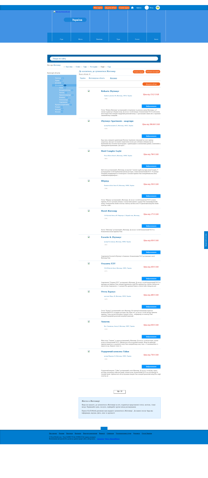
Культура (58, 109)
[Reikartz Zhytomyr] (89, 97)
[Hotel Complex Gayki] (89, 157)
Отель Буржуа (108, 292)
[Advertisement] (122, 384)
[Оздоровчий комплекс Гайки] (89, 358)
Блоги (156, 39)
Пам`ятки (69, 67)
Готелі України (147, 433)
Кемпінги (62, 97)
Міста (80, 39)
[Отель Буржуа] (89, 298)
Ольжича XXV (108, 263)
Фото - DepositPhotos (112, 439)
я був (108, 97)
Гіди (61, 39)
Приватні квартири (65, 95)
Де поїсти (58, 83)
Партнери (69, 433)
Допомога (136, 433)
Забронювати (151, 106)
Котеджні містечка (64, 90)
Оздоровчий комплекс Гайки (115, 351)
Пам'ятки (99, 39)
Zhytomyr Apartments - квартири (117, 121)
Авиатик (105, 322)
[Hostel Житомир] (89, 217)
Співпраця (110, 433)
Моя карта (98, 8)
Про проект (53, 433)
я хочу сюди (110, 101)
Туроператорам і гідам (123, 433)
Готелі (137, 39)
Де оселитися (59, 85)
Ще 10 (119, 391)
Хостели (61, 92)
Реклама (61, 433)
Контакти (78, 433)
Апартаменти (63, 102)
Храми (57, 80)
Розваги (57, 107)
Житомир (56, 65)
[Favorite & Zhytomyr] (89, 243)
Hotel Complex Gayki (111, 151)
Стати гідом (124, 8)
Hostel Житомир (109, 211)
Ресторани (94, 67)
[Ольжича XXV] (89, 270)
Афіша (138, 8)
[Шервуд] (89, 187)
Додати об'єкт (110, 8)
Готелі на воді (63, 100)
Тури (118, 39)
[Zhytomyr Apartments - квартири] (89, 127)
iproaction (100, 439)
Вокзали (57, 112)
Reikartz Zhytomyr (110, 91)
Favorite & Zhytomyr (111, 237)
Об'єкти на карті (152, 72)
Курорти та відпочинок (62, 104)
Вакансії (102, 433)
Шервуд (105, 181)
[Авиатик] (89, 328)
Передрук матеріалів (90, 433)
